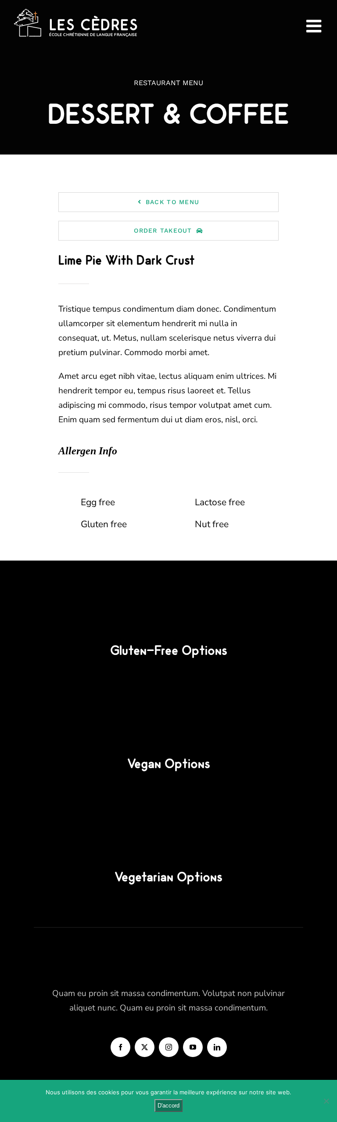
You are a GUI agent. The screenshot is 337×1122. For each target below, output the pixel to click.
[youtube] (193, 1047)
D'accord (168, 1105)
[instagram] (169, 1047)
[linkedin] (217, 1047)
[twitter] (144, 1047)
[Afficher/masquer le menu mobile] (315, 26)
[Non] (326, 1101)
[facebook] (120, 1047)
